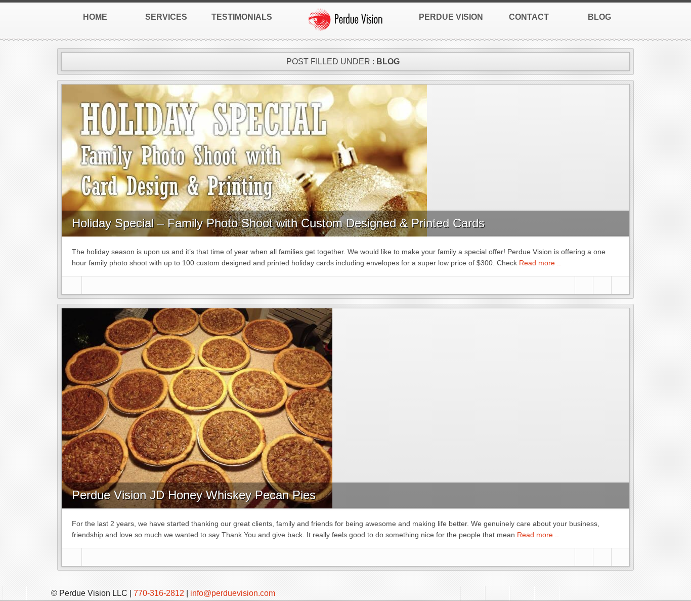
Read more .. (539, 263)
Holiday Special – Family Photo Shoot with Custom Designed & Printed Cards (278, 223)
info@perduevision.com (232, 593)
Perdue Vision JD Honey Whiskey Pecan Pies (194, 495)
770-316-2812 (159, 593)
